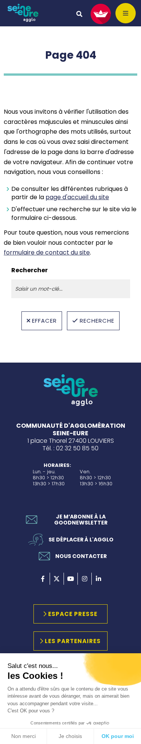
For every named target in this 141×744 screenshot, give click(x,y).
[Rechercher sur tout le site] (79, 13)
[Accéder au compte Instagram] (84, 579)
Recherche (97, 321)
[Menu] (125, 13)
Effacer (44, 321)
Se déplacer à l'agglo (81, 539)
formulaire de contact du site (47, 252)
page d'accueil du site (77, 197)
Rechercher (29, 270)
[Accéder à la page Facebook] (43, 579)
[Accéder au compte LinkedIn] (98, 579)
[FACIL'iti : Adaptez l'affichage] (101, 14)
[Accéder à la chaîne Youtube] (70, 579)
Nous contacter (81, 556)
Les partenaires (73, 641)
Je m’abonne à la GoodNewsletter (81, 519)
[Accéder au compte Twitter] (57, 579)
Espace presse (72, 614)
